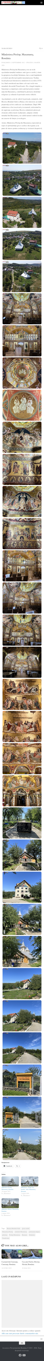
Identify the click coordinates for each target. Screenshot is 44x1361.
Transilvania (5, 1238)
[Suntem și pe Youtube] (23, 1355)
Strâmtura (32, 1235)
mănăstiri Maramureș (21, 1232)
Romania (24, 1235)
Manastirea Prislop (7, 1232)
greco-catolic (25, 1228)
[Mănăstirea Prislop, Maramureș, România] (10, 1181)
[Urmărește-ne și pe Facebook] (20, 1355)
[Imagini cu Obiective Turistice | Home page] (17, 2)
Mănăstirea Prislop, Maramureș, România (7, 1188)
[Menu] (41, 2)
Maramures (7, 48)
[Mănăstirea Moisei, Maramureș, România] (10, 1203)
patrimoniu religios (34, 1232)
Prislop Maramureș (14, 1235)
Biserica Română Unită (13, 1228)
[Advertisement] (22, 23)
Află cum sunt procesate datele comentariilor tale (20, 1333)
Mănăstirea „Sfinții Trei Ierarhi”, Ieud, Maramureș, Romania (28, 1189)
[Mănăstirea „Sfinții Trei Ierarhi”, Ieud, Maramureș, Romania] (29, 1181)
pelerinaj (4, 1235)
